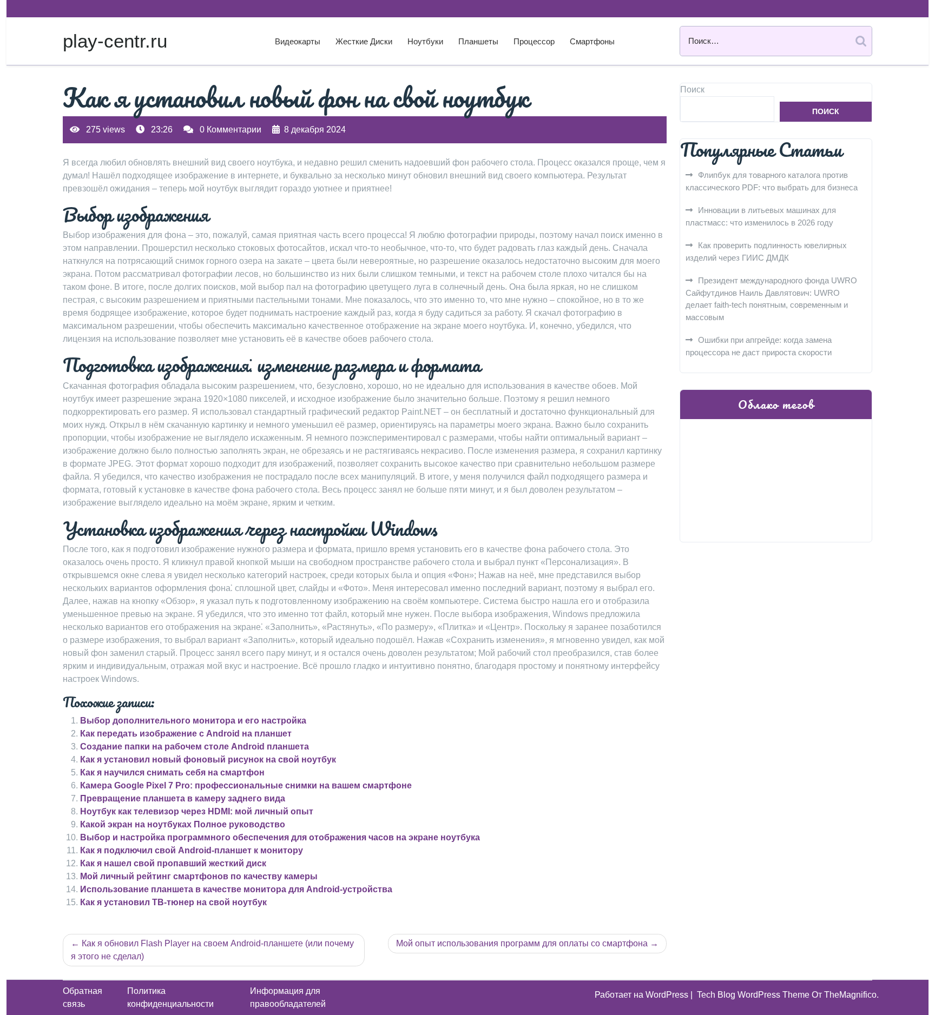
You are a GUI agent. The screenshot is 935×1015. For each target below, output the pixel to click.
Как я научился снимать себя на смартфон (172, 772)
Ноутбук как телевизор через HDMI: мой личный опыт (196, 811)
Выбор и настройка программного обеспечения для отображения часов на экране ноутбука (280, 837)
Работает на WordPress (642, 994)
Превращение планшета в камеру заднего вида (182, 798)
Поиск (692, 89)
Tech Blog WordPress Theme (754, 994)
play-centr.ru (115, 40)
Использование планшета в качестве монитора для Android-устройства (236, 889)
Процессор (534, 41)
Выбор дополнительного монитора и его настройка (193, 720)
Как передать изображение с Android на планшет (186, 733)
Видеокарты (297, 41)
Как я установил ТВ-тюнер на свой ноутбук (173, 902)
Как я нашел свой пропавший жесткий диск (173, 863)
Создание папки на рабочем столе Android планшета (194, 746)
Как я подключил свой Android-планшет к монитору (191, 850)
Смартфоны (592, 41)
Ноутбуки (425, 41)
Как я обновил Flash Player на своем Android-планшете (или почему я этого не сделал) (212, 950)
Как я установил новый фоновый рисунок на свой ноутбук (208, 759)
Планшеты (478, 41)
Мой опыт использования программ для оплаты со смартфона (522, 943)
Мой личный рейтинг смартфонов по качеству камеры (199, 876)
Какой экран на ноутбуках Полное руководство (182, 824)
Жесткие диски (363, 41)
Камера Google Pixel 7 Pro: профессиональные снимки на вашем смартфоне (246, 785)
